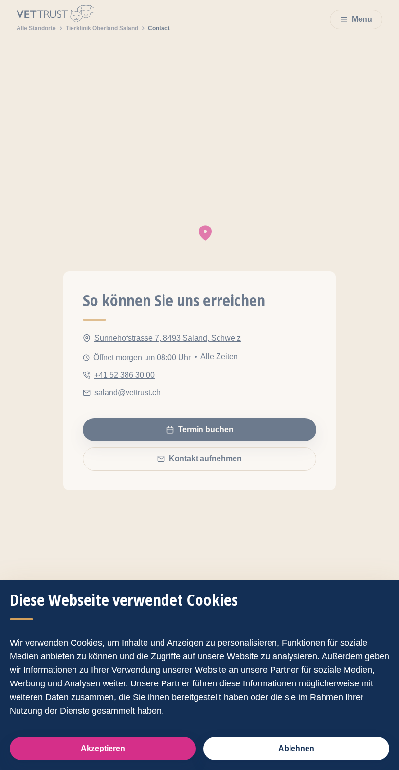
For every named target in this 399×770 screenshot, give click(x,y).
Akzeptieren (103, 748)
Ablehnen (296, 748)
